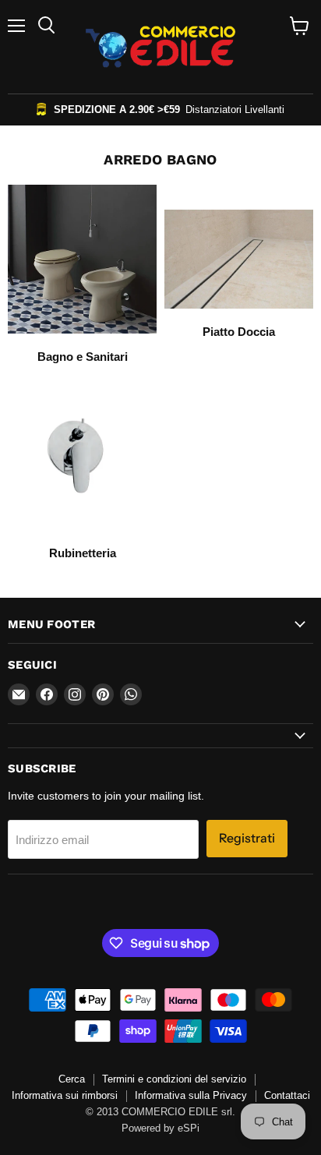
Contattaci (287, 1095)
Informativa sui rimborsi (65, 1095)
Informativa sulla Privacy (191, 1095)
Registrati (247, 838)
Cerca (71, 1079)
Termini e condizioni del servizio (174, 1079)
